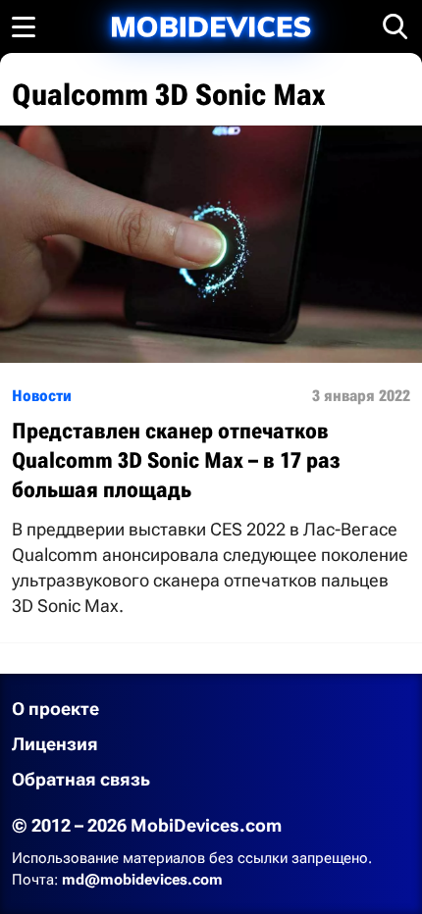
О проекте (55, 708)
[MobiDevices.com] (211, 27)
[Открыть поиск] (395, 26)
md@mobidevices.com (142, 880)
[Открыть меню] (23, 26)
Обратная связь (81, 779)
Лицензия (55, 744)
